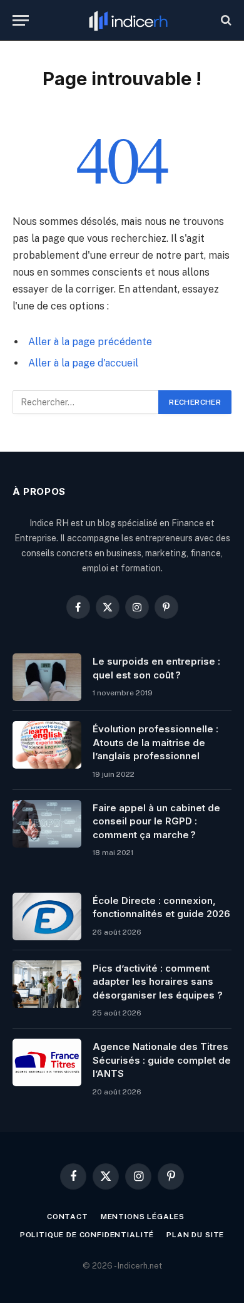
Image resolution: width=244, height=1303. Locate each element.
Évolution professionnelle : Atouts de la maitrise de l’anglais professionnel (155, 742)
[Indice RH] (128, 20)
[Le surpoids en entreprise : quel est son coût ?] (47, 677)
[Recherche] (224, 20)
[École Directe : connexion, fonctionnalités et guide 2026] (47, 916)
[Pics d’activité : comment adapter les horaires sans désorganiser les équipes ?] (47, 984)
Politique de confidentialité (87, 1234)
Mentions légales (143, 1216)
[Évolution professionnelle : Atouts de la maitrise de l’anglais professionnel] (47, 745)
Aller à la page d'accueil (83, 363)
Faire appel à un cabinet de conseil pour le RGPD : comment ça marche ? (156, 821)
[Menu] (21, 20)
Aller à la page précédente (90, 342)
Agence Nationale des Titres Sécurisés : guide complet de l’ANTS (162, 1060)
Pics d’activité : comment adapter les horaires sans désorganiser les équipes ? (158, 981)
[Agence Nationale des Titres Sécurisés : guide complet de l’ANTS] (47, 1062)
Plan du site (195, 1234)
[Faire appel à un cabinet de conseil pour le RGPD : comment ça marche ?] (47, 824)
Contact (67, 1216)
